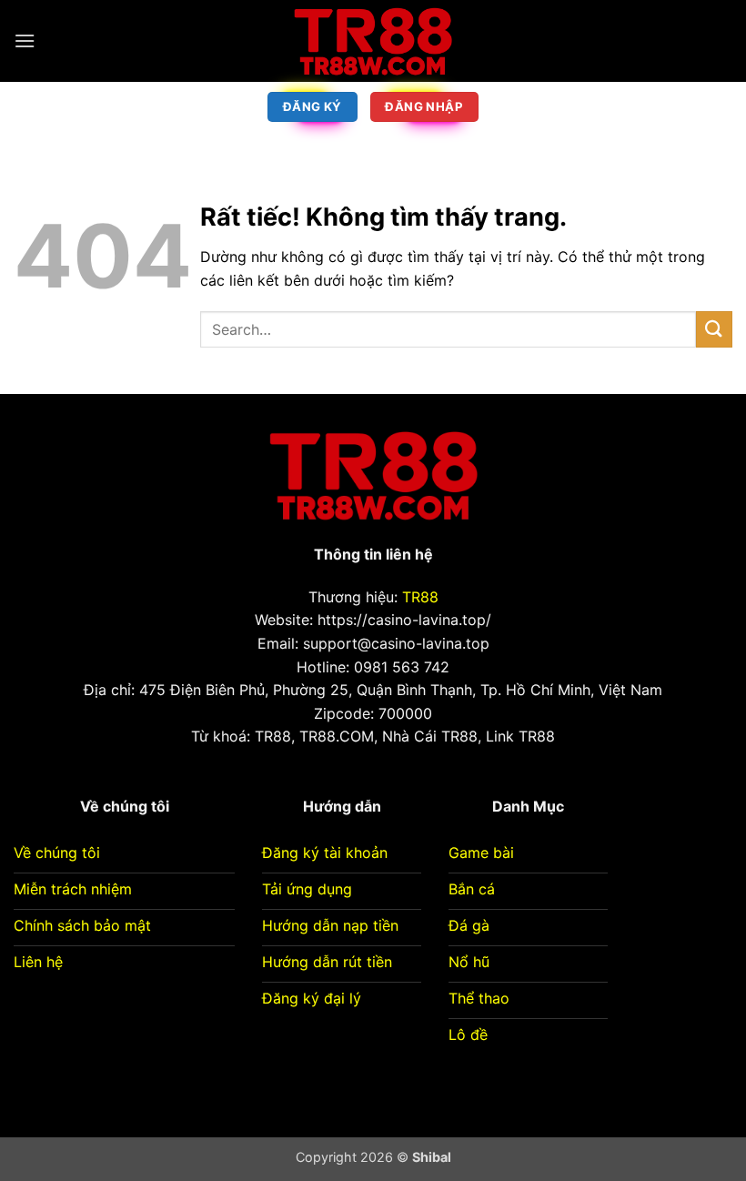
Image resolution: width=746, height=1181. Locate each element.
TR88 (420, 597)
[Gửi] (714, 329)
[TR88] (373, 41)
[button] (24, 40)
